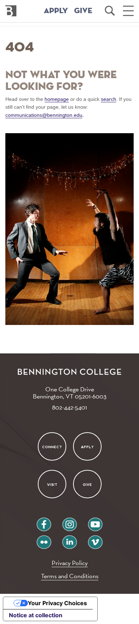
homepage (57, 99)
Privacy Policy (70, 563)
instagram (69, 521)
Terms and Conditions (69, 576)
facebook (44, 521)
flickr (44, 539)
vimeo (95, 539)
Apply (87, 447)
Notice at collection (35, 615)
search (108, 99)
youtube (95, 521)
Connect (52, 447)
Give (87, 485)
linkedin (69, 539)
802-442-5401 (69, 407)
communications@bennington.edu (43, 115)
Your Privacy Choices (57, 603)
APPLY (56, 11)
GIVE (83, 11)
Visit (52, 485)
